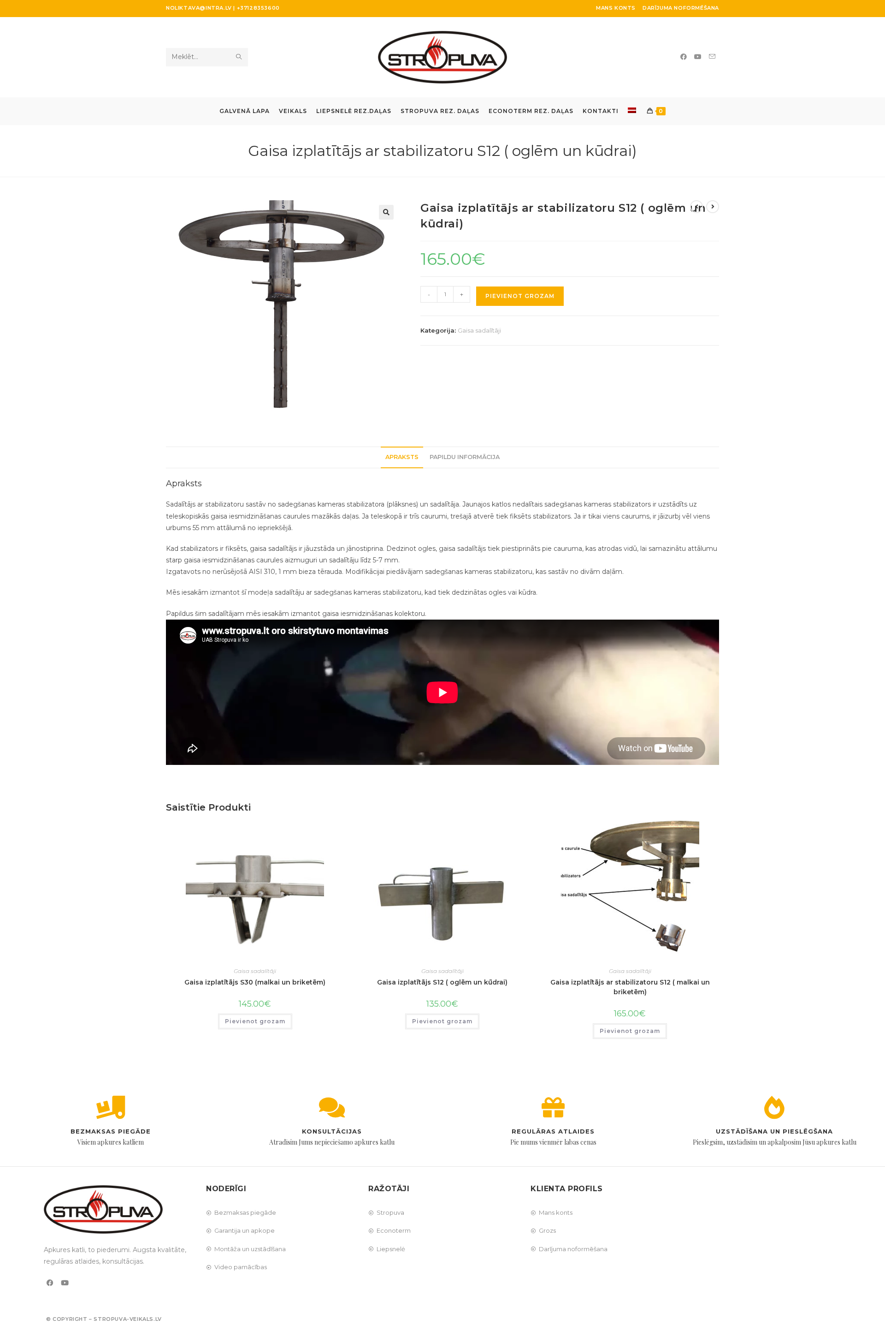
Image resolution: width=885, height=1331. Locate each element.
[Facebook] (50, 1283)
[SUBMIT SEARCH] (239, 57)
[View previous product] (696, 206)
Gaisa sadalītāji (479, 330)
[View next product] (712, 206)
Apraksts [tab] (402, 457)
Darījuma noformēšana (681, 8)
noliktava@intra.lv (199, 8)
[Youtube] (65, 1283)
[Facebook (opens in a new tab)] (683, 57)
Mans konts (616, 8)
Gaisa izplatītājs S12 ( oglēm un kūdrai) (442, 982)
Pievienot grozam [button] (255, 1021)
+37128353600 (258, 8)
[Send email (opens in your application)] (712, 56)
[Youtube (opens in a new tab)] (697, 57)
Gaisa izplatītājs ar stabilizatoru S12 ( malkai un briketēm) (630, 987)
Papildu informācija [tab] (465, 457)
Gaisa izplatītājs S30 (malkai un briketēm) (254, 982)
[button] (386, 212)
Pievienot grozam (520, 295)
